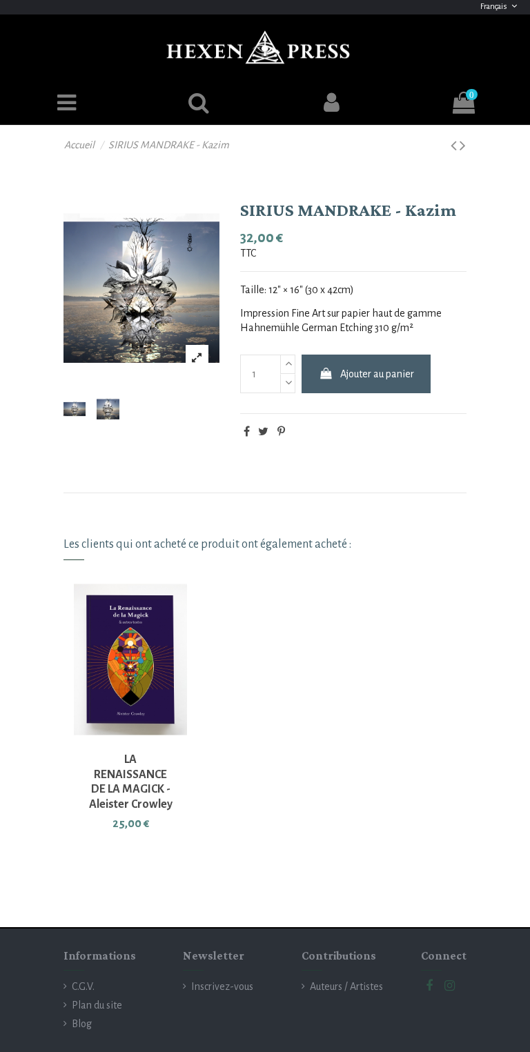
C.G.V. (83, 986)
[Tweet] (263, 431)
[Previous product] (455, 146)
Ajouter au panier (377, 373)
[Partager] (247, 431)
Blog (82, 1023)
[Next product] (463, 146)
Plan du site (97, 1005)
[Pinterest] (281, 431)
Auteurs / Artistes (346, 986)
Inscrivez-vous (222, 986)
